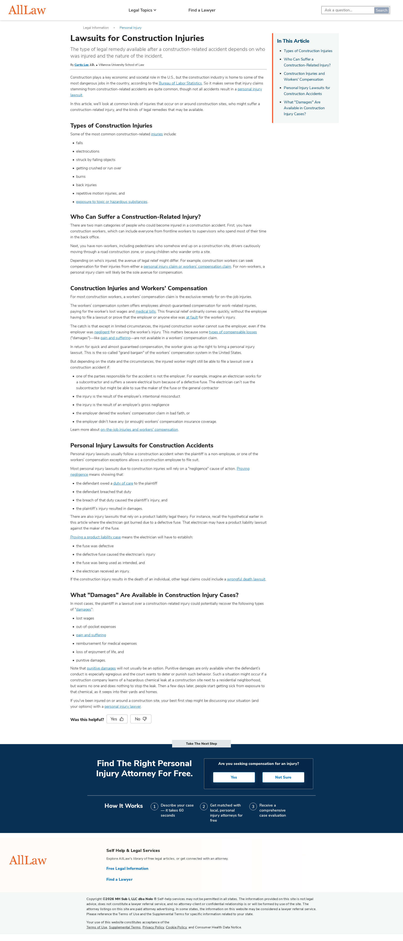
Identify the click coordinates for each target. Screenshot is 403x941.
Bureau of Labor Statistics (180, 83)
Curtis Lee (81, 65)
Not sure (283, 777)
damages (83, 609)
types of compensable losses (233, 332)
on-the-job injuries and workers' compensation (139, 429)
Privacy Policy (153, 927)
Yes (114, 719)
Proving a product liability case (95, 537)
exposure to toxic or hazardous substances (111, 201)
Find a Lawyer (201, 10)
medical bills (146, 311)
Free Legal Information (127, 868)
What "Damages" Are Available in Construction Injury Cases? (304, 108)
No (137, 719)
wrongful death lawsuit (246, 579)
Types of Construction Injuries (308, 50)
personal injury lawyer (123, 706)
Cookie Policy (176, 927)
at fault (192, 317)
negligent (102, 332)
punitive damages (101, 668)
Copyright (121, 899)
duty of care (123, 483)
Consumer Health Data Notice (218, 927)
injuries (157, 134)
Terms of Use (96, 927)
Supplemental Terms (125, 927)
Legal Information (96, 27)
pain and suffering (115, 337)
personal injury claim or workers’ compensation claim (187, 266)
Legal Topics (140, 10)
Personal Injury (130, 27)
